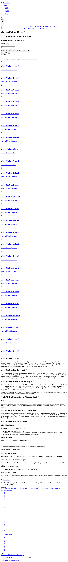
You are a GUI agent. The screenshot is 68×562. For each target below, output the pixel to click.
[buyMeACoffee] (1, 17)
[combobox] (2, 21)
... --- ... (3, 59)
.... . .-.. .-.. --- (29, 59)
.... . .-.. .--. (22, 59)
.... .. (35, 59)
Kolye (5, 13)
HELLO (18, 50)
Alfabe (6, 5)
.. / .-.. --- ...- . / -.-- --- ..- (12, 59)
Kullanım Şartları (14, 560)
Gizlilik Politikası (5, 560)
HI (22, 50)
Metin (2, 43)
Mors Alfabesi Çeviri (30, 488)
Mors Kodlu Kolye (19, 555)
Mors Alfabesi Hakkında (7, 488)
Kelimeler (6, 10)
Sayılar (6, 8)
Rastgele (27, 50)
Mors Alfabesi (4, 52)
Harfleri (6, 7)
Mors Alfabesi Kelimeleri (53, 488)
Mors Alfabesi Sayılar (6, 534)
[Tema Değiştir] (2, 19)
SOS (2, 50)
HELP (14, 50)
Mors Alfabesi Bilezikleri (7, 555)
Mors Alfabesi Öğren (19, 488)
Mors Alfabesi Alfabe (41, 488)
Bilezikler (6, 11)
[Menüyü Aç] (2, 24)
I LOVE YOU (8, 50)
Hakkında (6, 14)
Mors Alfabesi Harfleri (6, 490)
